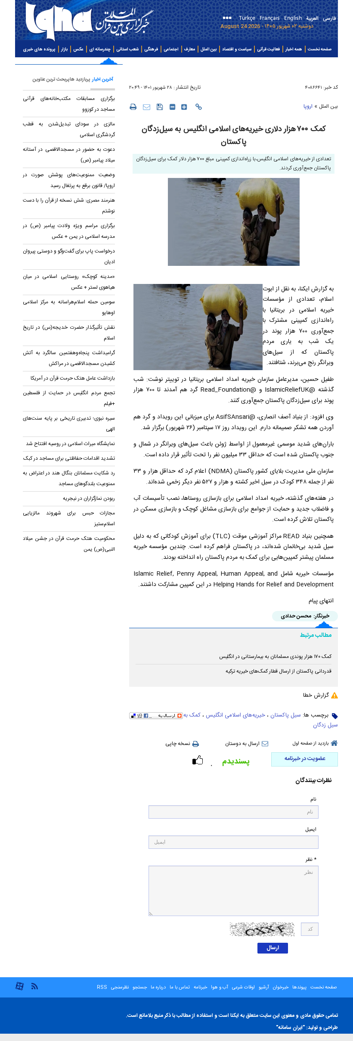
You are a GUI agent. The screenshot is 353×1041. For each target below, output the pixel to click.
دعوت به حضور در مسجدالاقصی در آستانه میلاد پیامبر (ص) (69, 155)
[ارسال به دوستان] (146, 106)
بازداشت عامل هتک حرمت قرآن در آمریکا (73, 378)
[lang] (229, 19)
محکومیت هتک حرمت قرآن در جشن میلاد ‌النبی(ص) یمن (69, 544)
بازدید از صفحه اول (310, 744)
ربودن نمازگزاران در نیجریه (89, 498)
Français (270, 17)
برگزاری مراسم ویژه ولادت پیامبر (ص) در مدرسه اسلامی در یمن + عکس (69, 231)
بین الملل (328, 106)
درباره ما (158, 987)
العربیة (312, 18)
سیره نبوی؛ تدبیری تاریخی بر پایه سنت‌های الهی (69, 423)
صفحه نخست (319, 49)
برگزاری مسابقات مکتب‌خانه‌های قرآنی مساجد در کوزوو (69, 104)
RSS (102, 987)
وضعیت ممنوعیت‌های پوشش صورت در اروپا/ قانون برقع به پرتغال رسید (69, 180)
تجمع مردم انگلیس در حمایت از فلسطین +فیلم (69, 398)
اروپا (308, 106)
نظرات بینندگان (313, 781)
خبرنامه (200, 987)
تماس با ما (180, 987)
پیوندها (299, 987)
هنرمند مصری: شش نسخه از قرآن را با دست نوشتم (69, 205)
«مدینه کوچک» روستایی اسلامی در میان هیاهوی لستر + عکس (69, 282)
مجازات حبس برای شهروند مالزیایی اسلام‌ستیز (69, 518)
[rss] (34, 986)
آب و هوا (219, 987)
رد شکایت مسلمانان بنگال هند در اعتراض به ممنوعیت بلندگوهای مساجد (69, 478)
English (293, 17)
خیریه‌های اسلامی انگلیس (235, 715)
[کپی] (198, 107)
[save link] (160, 106)
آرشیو (263, 987)
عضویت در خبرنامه (305, 759)
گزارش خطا (316, 695)
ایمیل (310, 829)
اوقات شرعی (243, 987)
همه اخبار (293, 49)
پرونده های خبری (39, 49)
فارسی (329, 18)
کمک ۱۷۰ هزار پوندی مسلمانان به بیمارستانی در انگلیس (275, 656)
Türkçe (247, 17)
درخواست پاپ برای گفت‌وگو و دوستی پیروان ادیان (69, 256)
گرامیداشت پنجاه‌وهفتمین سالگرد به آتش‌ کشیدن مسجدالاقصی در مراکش (69, 358)
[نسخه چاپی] (132, 106)
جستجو (139, 987)
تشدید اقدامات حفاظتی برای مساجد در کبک (69, 458)
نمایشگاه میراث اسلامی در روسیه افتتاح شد (70, 443)
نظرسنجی (120, 987)
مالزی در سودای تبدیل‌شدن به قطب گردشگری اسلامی (69, 129)
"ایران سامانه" (290, 1027)
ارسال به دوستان (242, 743)
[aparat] (19, 989)
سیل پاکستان (285, 715)
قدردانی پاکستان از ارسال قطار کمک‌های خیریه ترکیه (278, 671)
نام (313, 799)
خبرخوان (280, 987)
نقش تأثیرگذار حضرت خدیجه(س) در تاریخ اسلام (69, 333)
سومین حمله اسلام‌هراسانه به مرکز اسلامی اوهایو (69, 307)
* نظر (311, 859)
